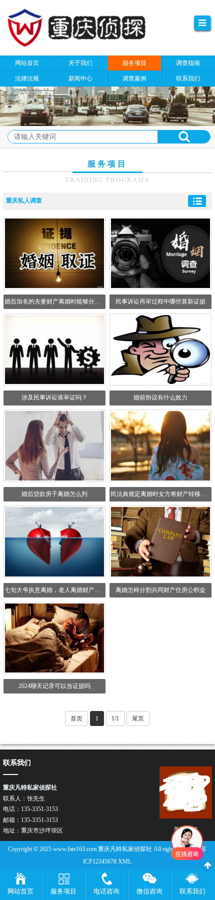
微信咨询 (149, 891)
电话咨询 (107, 891)
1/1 (115, 718)
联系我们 (193, 891)
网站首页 (21, 891)
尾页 (138, 718)
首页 (76, 718)
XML (125, 861)
